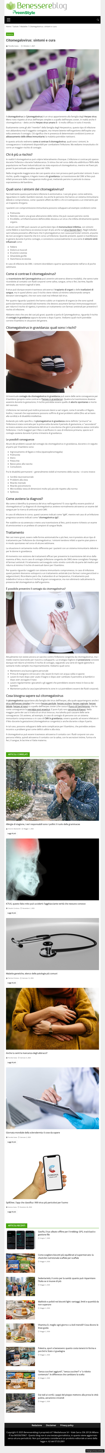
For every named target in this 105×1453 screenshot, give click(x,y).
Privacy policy (66, 1425)
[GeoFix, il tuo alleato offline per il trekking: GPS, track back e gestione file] (20, 1240)
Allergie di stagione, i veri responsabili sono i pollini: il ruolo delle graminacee (43, 824)
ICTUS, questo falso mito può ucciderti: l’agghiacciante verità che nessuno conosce (46, 903)
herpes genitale (48, 703)
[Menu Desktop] (8, 19)
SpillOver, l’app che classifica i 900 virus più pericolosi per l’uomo (37, 1202)
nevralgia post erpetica (38, 709)
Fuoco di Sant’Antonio (79, 706)
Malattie (10, 34)
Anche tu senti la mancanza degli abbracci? (26, 1053)
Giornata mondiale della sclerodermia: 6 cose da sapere (33, 1132)
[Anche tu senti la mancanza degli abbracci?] (52, 1019)
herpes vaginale (80, 703)
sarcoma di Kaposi (77, 709)
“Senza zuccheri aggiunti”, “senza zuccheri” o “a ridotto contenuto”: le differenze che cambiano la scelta (64, 1373)
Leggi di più (11, 833)
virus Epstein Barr (72, 229)
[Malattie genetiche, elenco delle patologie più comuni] (52, 944)
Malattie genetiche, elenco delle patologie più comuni (31, 973)
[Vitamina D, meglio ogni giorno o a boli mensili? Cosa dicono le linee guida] (20, 1333)
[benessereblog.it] (36, 7)
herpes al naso (20, 706)
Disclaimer (51, 1425)
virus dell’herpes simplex (18, 703)
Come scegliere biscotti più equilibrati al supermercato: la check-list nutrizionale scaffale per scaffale (66, 1256)
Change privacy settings (94, 1451)
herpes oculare (64, 703)
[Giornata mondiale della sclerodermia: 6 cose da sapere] (52, 1098)
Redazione (37, 1425)
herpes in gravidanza (52, 399)
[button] (98, 19)
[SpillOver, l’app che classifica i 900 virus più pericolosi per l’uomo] (52, 1173)
